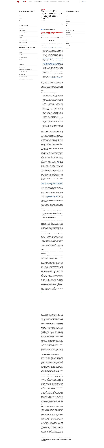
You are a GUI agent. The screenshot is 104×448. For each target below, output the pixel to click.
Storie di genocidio (61, 1)
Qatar (67, 43)
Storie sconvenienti (53, 1)
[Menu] (86, 1)
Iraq (67, 23)
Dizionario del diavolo (23, 62)
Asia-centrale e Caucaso (23, 49)
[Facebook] (57, 24)
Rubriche (30, 1)
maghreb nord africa (23, 42)
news (20, 15)
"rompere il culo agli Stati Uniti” (56, 77)
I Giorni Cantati (45, 1)
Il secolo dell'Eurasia (23, 71)
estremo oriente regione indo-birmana (27, 47)
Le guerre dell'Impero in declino (25, 69)
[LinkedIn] (60, 24)
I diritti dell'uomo (22, 30)
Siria (67, 41)
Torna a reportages (70, 25)
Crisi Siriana (68, 39)
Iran (67, 17)
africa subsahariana (23, 45)
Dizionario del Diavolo (38, 1)
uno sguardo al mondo (23, 25)
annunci (20, 18)
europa (20, 37)
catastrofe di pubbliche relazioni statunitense (54, 47)
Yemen (67, 28)
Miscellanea (21, 54)
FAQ (19, 20)
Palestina (68, 21)
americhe (21, 35)
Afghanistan (68, 45)
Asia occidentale (22, 74)
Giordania (68, 34)
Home (24, 1)
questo (58, 162)
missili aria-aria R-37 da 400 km (52, 196)
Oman (67, 48)
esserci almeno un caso (58, 184)
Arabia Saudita (69, 37)
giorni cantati (21, 64)
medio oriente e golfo (23, 40)
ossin (20, 23)
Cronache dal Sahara (23, 57)
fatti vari (20, 59)
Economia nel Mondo (23, 32)
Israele (67, 19)
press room (21, 28)
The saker (42, 29)
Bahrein (68, 32)
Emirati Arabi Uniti (70, 30)
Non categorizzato (22, 67)
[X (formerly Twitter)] (62, 24)
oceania (20, 52)
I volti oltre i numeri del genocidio (25, 79)
